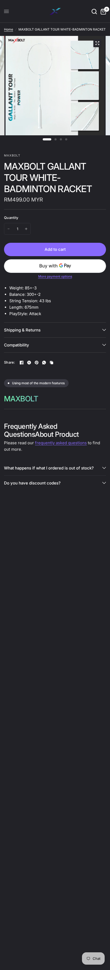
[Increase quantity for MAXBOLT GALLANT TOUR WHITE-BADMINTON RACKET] (26, 228)
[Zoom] (97, 43)
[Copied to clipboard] (51, 362)
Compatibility (16, 345)
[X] (29, 362)
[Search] (94, 11)
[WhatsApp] (44, 362)
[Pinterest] (36, 362)
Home (8, 29)
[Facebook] (21, 362)
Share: (9, 362)
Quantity (11, 217)
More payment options (55, 276)
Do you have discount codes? (32, 483)
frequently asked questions (61, 442)
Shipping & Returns (22, 330)
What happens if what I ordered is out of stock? (49, 468)
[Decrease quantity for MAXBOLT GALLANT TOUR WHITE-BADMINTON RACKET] (8, 228)
